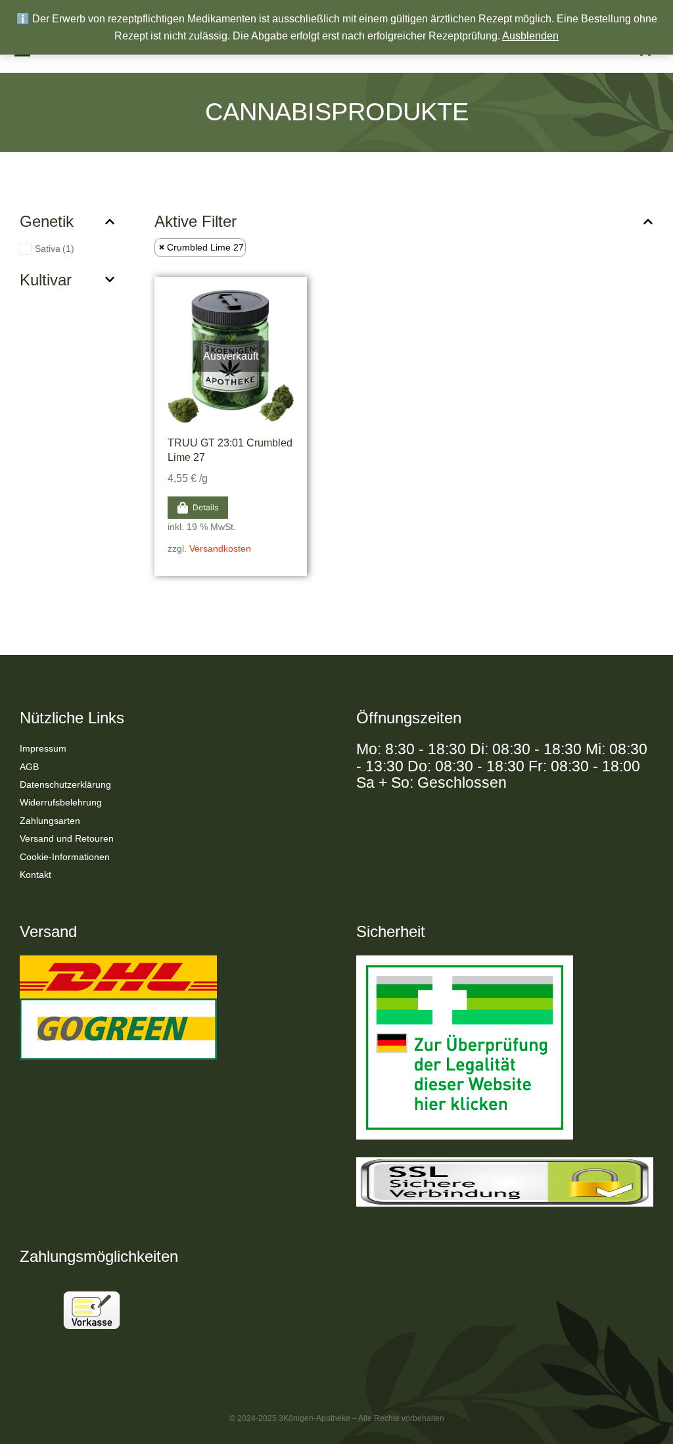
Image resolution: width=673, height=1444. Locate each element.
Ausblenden (530, 35)
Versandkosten (220, 548)
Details (205, 507)
